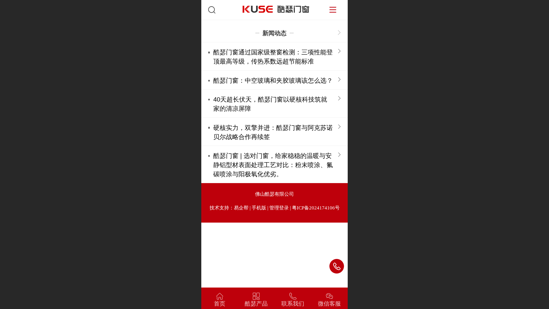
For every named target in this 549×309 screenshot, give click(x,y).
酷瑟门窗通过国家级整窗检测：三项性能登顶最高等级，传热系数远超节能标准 (273, 57)
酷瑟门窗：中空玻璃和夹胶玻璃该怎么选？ (273, 80)
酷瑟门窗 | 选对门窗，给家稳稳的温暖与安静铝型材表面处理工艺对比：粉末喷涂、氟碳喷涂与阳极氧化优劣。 (273, 165)
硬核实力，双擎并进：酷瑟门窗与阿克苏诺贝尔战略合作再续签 (273, 132)
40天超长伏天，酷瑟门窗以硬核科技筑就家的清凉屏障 (270, 104)
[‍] (339, 33)
